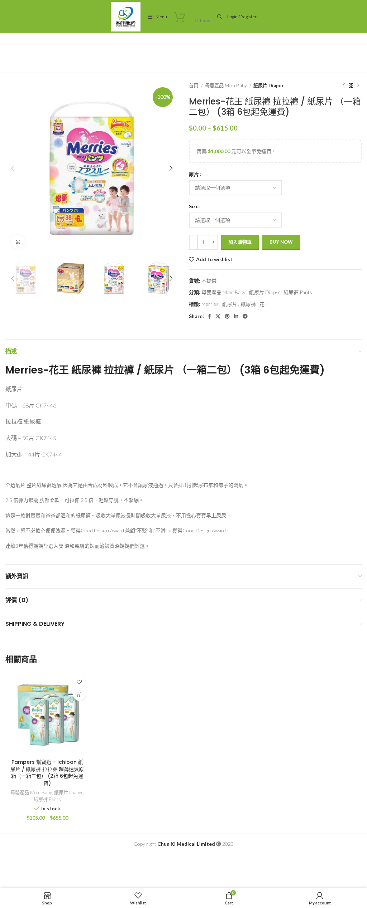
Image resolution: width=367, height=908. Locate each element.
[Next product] (358, 85)
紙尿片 (229, 304)
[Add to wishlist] (79, 682)
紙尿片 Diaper (268, 85)
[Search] (219, 17)
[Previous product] (343, 85)
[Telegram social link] (245, 316)
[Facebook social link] (209, 316)
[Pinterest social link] (227, 316)
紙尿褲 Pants (297, 292)
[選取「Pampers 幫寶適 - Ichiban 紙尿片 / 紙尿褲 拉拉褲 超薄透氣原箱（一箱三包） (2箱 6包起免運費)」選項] (79, 694)
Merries (210, 304)
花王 (264, 304)
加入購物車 (240, 242)
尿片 (194, 174)
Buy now (281, 242)
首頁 (194, 85)
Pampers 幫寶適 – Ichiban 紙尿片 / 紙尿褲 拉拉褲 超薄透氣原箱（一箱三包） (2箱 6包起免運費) (47, 772)
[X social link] (218, 316)
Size (194, 206)
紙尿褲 (248, 304)
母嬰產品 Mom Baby (226, 85)
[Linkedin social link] (236, 316)
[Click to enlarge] (18, 242)
